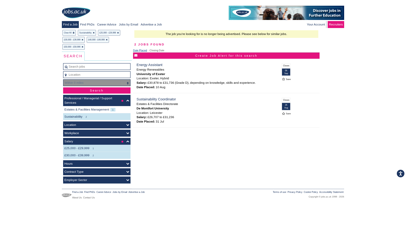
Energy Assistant (149, 65)
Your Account (316, 24)
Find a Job (70, 24)
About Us (77, 197)
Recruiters (336, 24)
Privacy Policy (295, 192)
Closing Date (157, 50)
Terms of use (279, 192)
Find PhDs (87, 24)
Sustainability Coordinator (156, 99)
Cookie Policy (311, 192)
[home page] (76, 13)
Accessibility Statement (331, 192)
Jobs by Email (128, 24)
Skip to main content (15, 3)
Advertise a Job (151, 24)
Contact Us (89, 197)
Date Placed (140, 50)
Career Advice (106, 24)
